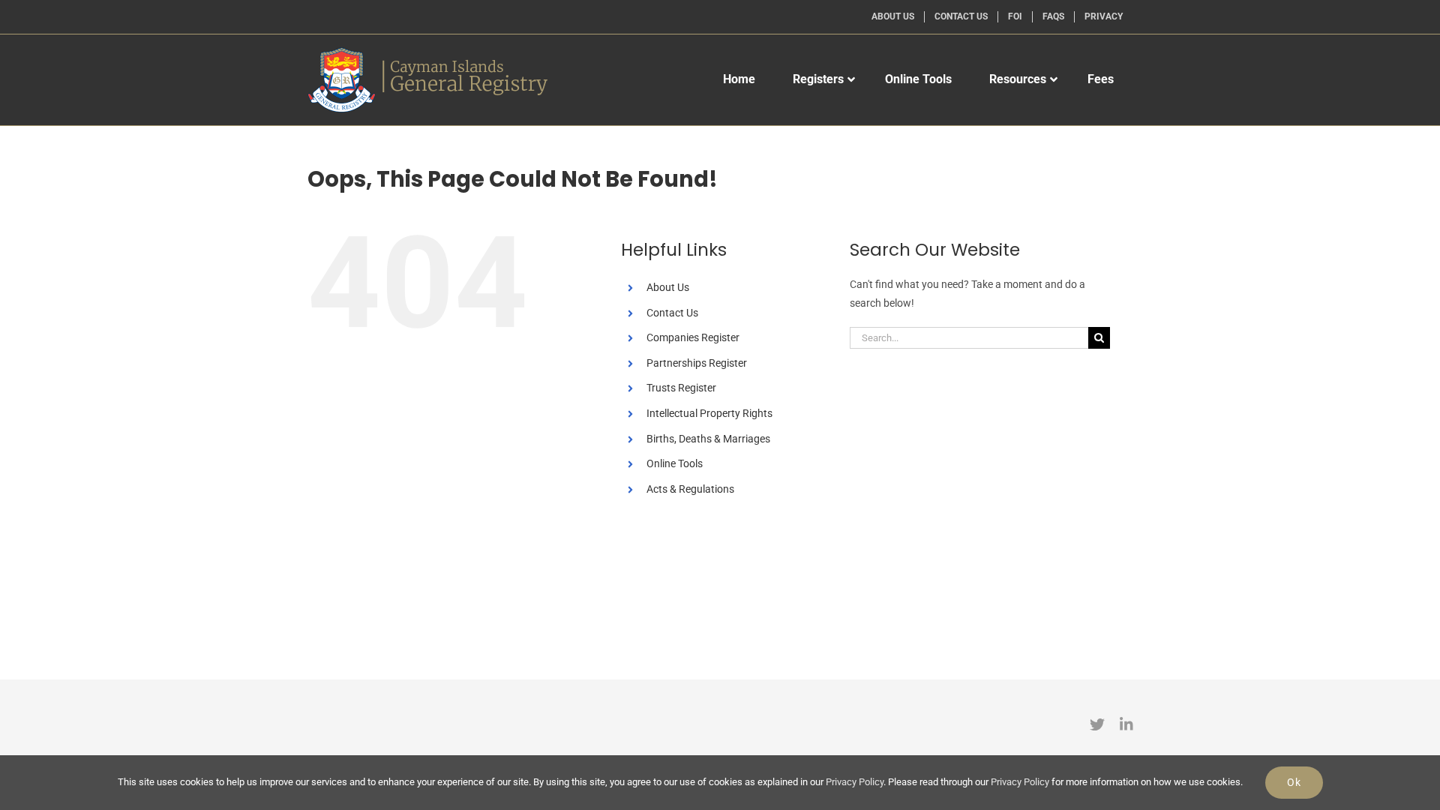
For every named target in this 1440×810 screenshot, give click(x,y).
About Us (667, 287)
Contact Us (672, 313)
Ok (1294, 782)
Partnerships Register (696, 363)
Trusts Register (681, 388)
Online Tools (674, 464)
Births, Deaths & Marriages (708, 439)
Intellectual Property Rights (709, 413)
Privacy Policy (855, 782)
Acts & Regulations (690, 489)
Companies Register (693, 338)
